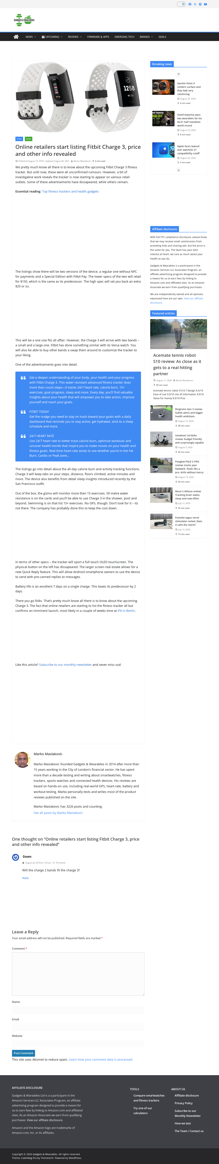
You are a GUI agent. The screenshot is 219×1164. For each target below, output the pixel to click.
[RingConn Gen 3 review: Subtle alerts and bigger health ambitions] (161, 417)
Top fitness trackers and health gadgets (70, 191)
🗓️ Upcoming (50, 36)
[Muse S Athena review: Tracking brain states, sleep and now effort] (161, 499)
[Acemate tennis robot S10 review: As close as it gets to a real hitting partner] (178, 334)
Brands (145, 36)
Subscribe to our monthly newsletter (65, 665)
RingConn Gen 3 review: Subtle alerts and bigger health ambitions (189, 412)
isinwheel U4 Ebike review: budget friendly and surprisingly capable (189, 439)
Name (16, 1002)
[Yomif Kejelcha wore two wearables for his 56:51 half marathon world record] (163, 118)
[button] (34, 36)
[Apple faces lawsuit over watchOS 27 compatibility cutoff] (163, 150)
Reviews (73, 36)
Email (15, 1019)
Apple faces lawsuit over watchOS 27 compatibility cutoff (188, 150)
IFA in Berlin (126, 611)
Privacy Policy (184, 1103)
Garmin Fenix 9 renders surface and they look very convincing (189, 89)
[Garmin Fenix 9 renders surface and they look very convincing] (163, 87)
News (29, 36)
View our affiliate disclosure (44, 1120)
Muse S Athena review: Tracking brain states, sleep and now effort (188, 495)
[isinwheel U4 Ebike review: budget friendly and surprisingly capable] (161, 444)
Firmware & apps (98, 36)
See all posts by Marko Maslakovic (58, 813)
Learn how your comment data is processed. (101, 1059)
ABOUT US (178, 1089)
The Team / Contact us (189, 1131)
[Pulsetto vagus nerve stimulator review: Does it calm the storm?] (161, 526)
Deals (162, 36)
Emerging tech (124, 36)
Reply (25, 878)
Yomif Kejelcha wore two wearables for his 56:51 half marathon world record (189, 120)
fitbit (19, 139)
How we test (183, 1123)
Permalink (60, 862)
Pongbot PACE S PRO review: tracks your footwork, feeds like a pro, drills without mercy (189, 467)
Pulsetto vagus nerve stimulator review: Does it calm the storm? (188, 521)
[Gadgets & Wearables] (16, 36)
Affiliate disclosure (187, 1095)
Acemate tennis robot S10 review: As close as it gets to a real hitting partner (177, 364)
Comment (19, 948)
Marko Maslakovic (82, 161)
